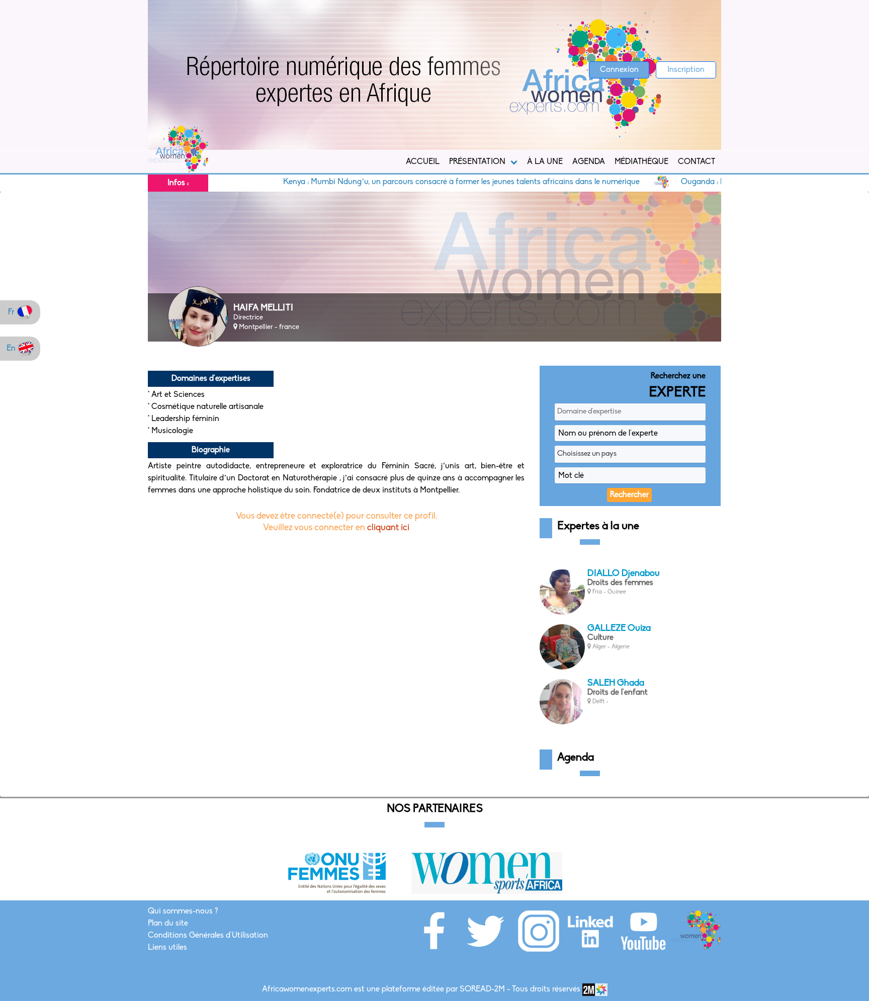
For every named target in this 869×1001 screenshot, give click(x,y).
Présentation (477, 162)
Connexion (619, 70)
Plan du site (168, 924)
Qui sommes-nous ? (183, 911)
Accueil (423, 162)
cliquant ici (388, 528)
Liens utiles (167, 948)
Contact (696, 162)
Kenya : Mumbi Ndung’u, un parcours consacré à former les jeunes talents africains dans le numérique (420, 182)
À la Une (545, 162)
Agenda (588, 162)
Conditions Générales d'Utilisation (208, 936)
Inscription (686, 70)
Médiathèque (641, 162)
